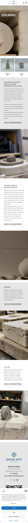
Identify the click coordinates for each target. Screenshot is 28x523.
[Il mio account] (23, 2)
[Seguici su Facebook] (11, 480)
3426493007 (15, 473)
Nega (14, 512)
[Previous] (1, 66)
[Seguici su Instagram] (14, 480)
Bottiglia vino (7, 73)
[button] (25, 491)
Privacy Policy (16, 520)
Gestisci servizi (13, 503)
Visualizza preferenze (14, 516)
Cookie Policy (11, 520)
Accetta (14, 508)
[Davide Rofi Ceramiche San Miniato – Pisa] (13, 2)
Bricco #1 (21, 73)
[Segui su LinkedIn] (17, 480)
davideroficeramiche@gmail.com (16, 476)
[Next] (26, 66)
